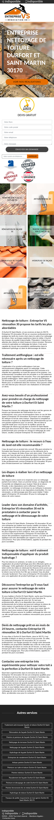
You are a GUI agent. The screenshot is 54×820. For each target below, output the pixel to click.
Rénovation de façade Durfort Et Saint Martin (27, 732)
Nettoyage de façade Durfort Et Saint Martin (27, 747)
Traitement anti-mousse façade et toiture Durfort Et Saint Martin (27, 726)
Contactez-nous (8, 818)
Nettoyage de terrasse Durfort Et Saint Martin (27, 742)
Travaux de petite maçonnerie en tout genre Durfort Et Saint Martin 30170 (27, 799)
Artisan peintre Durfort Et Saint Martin (27, 762)
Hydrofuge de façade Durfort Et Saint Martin (27, 752)
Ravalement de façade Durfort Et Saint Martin (27, 778)
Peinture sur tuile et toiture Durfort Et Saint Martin (27, 767)
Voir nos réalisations (27, 82)
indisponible (12, 1)
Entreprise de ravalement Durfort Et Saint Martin (27, 757)
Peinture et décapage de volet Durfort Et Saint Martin (27, 783)
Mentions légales (36, 816)
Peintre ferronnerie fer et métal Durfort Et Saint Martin (27, 788)
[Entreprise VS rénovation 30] (17, 13)
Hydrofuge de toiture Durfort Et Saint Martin (27, 793)
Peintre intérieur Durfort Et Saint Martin (27, 773)
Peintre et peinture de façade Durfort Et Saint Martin (27, 737)
